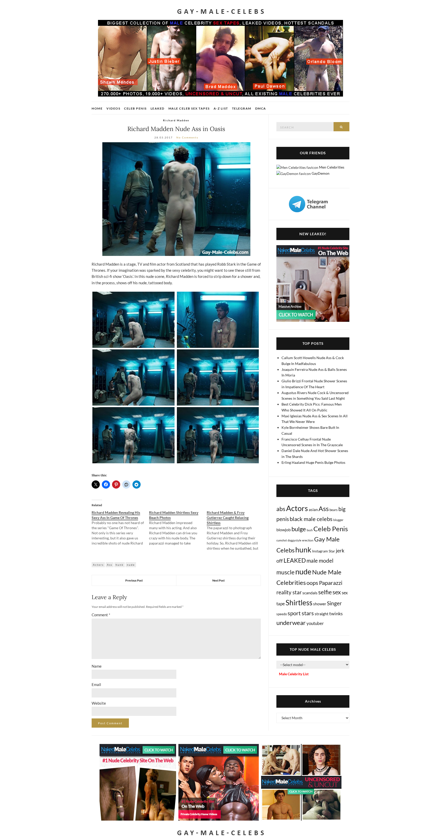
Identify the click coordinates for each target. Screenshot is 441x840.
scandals (309, 592)
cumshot (281, 540)
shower (319, 603)
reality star (289, 592)
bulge (298, 529)
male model (320, 560)
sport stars (301, 613)
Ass (109, 564)
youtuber (315, 623)
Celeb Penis (135, 108)
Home (97, 108)
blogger (338, 520)
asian (313, 509)
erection (307, 540)
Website (99, 703)
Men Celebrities (331, 167)
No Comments (187, 137)
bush (310, 530)
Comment (101, 614)
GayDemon (320, 173)
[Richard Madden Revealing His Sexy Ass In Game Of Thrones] (120, 528)
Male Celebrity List (294, 674)
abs (280, 508)
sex (337, 592)
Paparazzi (330, 582)
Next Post (218, 580)
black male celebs (311, 518)
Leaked (158, 108)
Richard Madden (176, 120)
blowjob (283, 529)
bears (333, 510)
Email (96, 684)
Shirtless (299, 602)
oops (312, 582)
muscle (285, 572)
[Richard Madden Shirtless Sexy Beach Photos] (177, 528)
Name (97, 666)
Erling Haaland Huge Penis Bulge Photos (313, 462)
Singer (334, 603)
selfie (325, 592)
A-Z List (221, 108)
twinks (336, 613)
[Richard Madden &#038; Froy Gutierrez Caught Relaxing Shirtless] (235, 530)
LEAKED (295, 560)
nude (131, 564)
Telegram (241, 108)
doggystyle (294, 540)
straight (321, 613)
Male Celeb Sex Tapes (189, 108)
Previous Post (134, 580)
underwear (291, 622)
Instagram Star (323, 551)
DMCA (260, 108)
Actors (98, 564)
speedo (281, 614)
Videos (113, 108)
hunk (120, 564)
